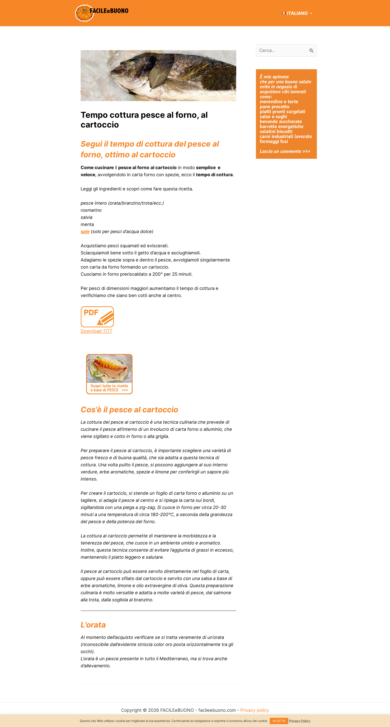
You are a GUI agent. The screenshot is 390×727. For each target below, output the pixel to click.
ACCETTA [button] (279, 721)
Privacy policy (254, 710)
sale (85, 231)
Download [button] (96, 331)
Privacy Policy (299, 721)
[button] (310, 13)
